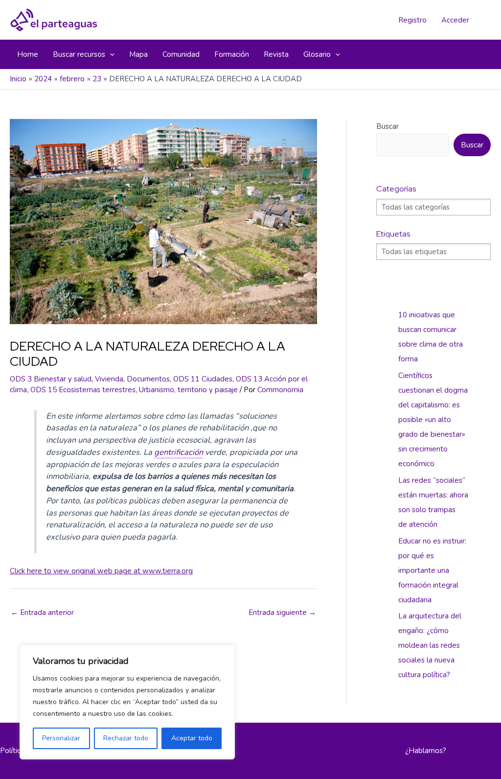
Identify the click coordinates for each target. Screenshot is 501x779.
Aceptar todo (191, 738)
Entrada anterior (42, 612)
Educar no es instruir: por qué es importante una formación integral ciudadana (432, 570)
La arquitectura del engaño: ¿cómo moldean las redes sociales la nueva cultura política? (429, 645)
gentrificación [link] (178, 452)
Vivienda (109, 379)
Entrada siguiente (282, 612)
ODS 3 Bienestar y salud (50, 379)
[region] (127, 702)
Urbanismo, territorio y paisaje (188, 390)
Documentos (148, 379)
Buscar (387, 126)
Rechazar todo (125, 738)
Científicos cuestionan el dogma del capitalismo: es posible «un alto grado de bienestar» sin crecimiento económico (433, 420)
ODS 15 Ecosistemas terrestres (83, 390)
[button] (109, 54)
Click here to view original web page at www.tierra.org (101, 571)
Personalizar (61, 738)
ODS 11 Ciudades (202, 379)
